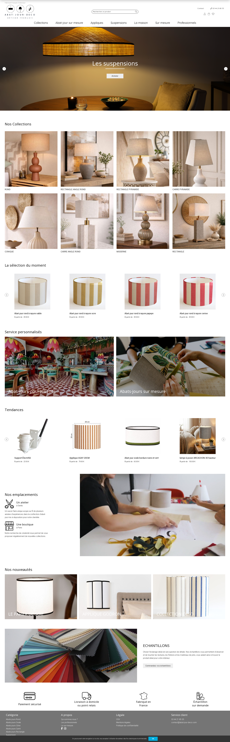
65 (136, 461)
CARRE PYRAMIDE (181, 189)
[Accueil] (20, 12)
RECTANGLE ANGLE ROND (73, 189)
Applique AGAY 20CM (79, 458)
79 (81, 461)
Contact (200, 8)
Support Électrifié (22, 458)
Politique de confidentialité (127, 725)
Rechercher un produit (102, 12)
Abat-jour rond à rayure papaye (139, 313)
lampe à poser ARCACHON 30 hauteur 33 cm (198, 459)
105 (192, 461)
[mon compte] (205, 14)
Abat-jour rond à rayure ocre (82, 313)
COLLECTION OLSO (175, 614)
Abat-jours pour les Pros (32, 391)
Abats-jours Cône (13, 725)
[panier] (209, 14)
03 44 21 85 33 (218, 8)
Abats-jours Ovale (13, 722)
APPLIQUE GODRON (101, 614)
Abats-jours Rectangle (15, 732)
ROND (7, 189)
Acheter (115, 76)
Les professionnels (69, 722)
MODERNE (121, 251)
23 (26, 461)
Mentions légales (123, 722)
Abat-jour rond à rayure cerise (194, 313)
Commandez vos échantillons (158, 666)
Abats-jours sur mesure (143, 391)
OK (153, 739)
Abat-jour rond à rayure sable (28, 313)
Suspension (11, 735)
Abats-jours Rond (13, 719)
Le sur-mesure (67, 725)
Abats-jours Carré (13, 729)
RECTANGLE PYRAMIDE (128, 189)
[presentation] (4, 69)
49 (26, 317)
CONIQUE (9, 251)
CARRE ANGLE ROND (70, 251)
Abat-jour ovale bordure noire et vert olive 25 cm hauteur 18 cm (142, 459)
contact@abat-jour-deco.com (184, 722)
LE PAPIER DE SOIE (26, 614)
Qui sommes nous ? (69, 719)
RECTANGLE (178, 251)
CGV (118, 719)
